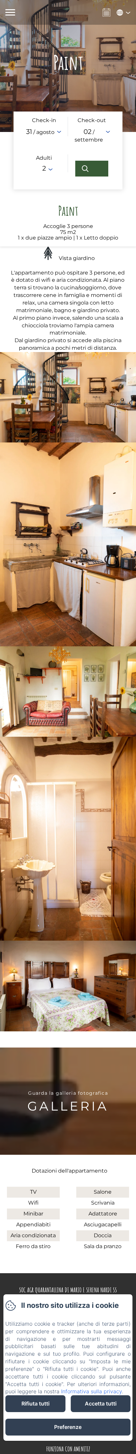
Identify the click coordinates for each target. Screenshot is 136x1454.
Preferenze (68, 1427)
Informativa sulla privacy (91, 1391)
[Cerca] (91, 169)
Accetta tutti (101, 1403)
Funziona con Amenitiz (68, 1449)
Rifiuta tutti (35, 1403)
